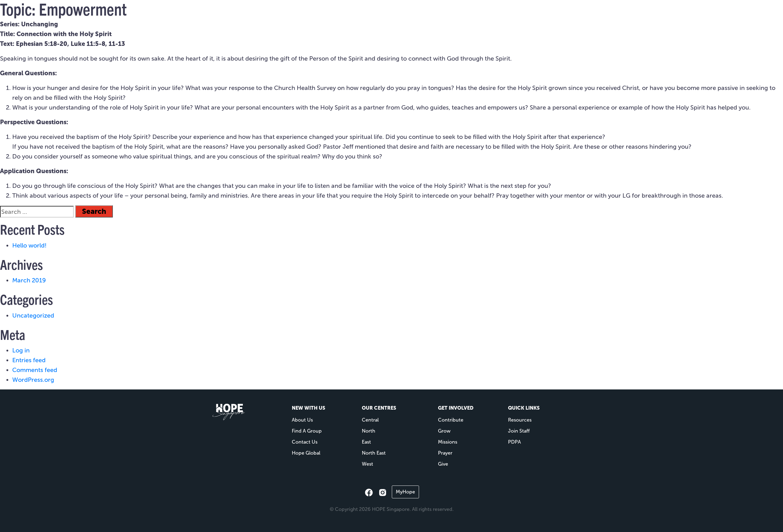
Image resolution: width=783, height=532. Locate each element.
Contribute (450, 419)
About (388, 15)
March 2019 (29, 280)
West (367, 464)
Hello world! (29, 245)
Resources (457, 15)
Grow (444, 430)
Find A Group (307, 430)
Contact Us (304, 442)
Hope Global (306, 453)
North (368, 430)
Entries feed (29, 360)
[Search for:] (37, 212)
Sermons (497, 15)
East (366, 442)
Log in (21, 350)
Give (524, 15)
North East (374, 453)
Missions (423, 15)
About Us (302, 419)
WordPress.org (33, 379)
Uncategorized (33, 315)
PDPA (514, 442)
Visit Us (360, 15)
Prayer (445, 453)
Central (370, 419)
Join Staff (519, 430)
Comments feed (34, 369)
